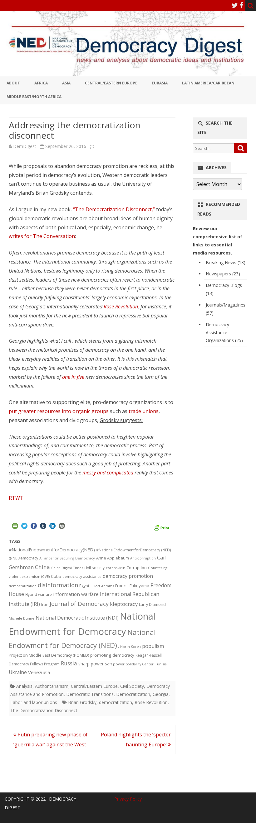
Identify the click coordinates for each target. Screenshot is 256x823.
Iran (44, 604)
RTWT (16, 497)
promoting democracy (112, 655)
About (13, 83)
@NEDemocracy (23, 558)
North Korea (130, 647)
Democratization (133, 694)
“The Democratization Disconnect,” (114, 209)
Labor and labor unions (33, 702)
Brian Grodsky (82, 702)
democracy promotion (128, 576)
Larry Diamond (152, 604)
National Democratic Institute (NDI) (77, 617)
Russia (69, 663)
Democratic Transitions (90, 694)
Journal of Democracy (79, 603)
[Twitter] (235, 5)
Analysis (24, 686)
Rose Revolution (121, 306)
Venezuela (39, 672)
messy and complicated (107, 472)
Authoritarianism (51, 686)
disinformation (58, 585)
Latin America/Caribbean (208, 83)
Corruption (136, 567)
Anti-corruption (143, 558)
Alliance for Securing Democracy (67, 558)
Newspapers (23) (223, 274)
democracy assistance (81, 576)
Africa (41, 83)
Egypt (84, 585)
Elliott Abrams (102, 585)
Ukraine (18, 672)
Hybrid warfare (38, 594)
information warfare (76, 594)
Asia (66, 83)
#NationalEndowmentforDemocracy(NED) (52, 550)
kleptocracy (124, 603)
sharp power (91, 664)
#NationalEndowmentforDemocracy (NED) (133, 550)
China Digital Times (67, 567)
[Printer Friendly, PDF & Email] (161, 527)
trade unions (144, 411)
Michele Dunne (21, 618)
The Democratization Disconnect (43, 710)
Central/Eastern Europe (111, 83)
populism (153, 646)
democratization (23, 585)
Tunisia (161, 664)
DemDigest (24, 146)
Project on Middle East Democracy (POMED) (49, 655)
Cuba (56, 576)
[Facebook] (241, 5)
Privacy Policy (128, 799)
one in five (73, 376)
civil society (94, 567)
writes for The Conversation (42, 236)
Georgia (161, 694)
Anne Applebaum (112, 558)
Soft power (115, 664)
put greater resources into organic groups (59, 411)
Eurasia (160, 83)
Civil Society (132, 686)
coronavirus (115, 567)
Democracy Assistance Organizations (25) (224, 332)
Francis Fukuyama (132, 585)
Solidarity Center (140, 664)
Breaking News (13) (225, 262)
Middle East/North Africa (34, 96)
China (42, 567)
